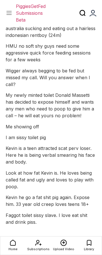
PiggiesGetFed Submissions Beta (31, 13)
